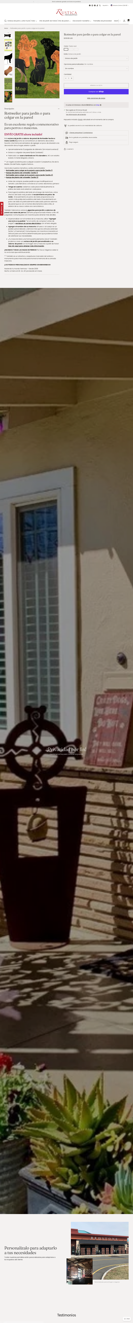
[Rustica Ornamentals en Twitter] (100, 5)
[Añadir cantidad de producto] (71, 78)
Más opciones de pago (96, 98)
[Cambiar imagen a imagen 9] (8, 71)
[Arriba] (8, 32)
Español (105, 5)
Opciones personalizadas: (78, 64)
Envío (80, 119)
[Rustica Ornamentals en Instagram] (92, 5)
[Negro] (71, 49)
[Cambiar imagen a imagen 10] (8, 84)
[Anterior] (34, 1)
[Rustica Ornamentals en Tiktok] (97, 5)
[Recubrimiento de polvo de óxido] (76, 49)
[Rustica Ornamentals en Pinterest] (95, 5)
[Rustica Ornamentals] (66, 12)
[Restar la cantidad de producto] (65, 78)
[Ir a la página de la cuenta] (123, 21)
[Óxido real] (66, 49)
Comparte (70, 149)
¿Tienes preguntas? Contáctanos (81, 133)
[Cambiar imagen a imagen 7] (8, 45)
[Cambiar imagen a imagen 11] (8, 96)
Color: (70, 46)
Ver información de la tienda (76, 114)
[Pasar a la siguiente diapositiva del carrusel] (127, 1296)
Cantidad (67, 74)
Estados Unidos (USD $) (120, 5)
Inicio (6, 28)
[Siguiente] (99, 1)
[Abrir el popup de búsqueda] (5, 21)
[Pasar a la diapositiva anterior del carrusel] (122, 1296)
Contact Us (2, 209)
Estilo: (72, 54)
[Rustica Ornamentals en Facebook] (90, 5)
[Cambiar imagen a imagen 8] (8, 58)
